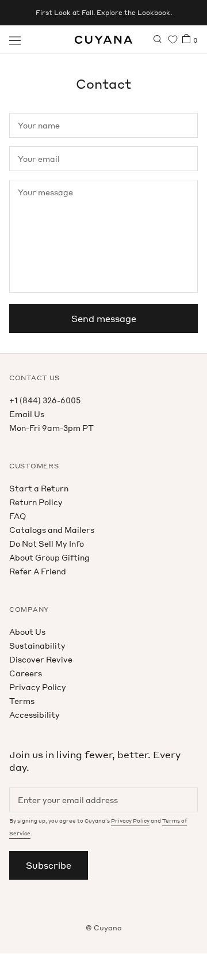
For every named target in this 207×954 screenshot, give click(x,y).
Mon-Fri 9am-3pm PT (51, 428)
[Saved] (172, 39)
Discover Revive (40, 659)
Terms (21, 701)
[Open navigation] (15, 40)
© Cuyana (104, 927)
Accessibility (34, 715)
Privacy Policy (37, 687)
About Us (27, 632)
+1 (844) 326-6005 (44, 400)
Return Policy (36, 502)
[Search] (158, 40)
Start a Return (38, 488)
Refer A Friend (37, 571)
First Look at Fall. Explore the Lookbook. (104, 13)
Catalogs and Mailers (51, 530)
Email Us (26, 414)
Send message (103, 318)
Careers (25, 673)
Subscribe (48, 865)
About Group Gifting (49, 557)
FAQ (17, 516)
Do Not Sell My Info (46, 543)
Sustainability (37, 645)
